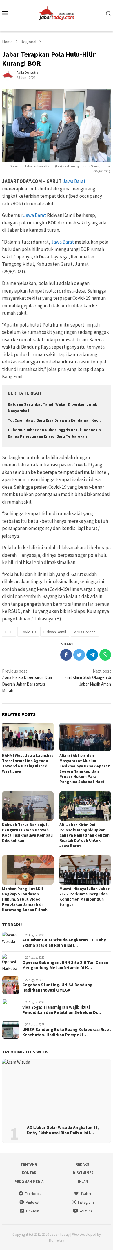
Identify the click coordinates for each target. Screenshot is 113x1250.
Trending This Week (25, 1052)
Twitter (86, 1193)
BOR (9, 631)
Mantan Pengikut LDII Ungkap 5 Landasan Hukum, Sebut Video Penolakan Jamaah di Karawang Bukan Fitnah (25, 899)
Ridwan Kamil (54, 631)
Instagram (86, 1202)
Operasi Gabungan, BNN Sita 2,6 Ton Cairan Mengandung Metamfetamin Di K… (65, 965)
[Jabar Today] (56, 12)
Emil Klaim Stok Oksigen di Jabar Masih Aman (87, 677)
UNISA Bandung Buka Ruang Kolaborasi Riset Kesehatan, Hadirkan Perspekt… (66, 1032)
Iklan (83, 1181)
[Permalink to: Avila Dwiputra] (8, 74)
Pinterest (32, 1202)
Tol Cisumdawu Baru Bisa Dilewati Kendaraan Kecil (54, 420)
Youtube (85, 1211)
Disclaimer (83, 1172)
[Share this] (66, 655)
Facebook (33, 1193)
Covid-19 (28, 631)
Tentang (29, 1164)
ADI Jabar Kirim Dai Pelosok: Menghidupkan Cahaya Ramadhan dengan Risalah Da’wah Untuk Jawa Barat (84, 835)
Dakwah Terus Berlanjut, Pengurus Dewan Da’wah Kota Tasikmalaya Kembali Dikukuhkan (27, 832)
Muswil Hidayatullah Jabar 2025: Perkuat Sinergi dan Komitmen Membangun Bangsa (84, 896)
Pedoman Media (28, 1181)
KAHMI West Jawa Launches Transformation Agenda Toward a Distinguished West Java (28, 763)
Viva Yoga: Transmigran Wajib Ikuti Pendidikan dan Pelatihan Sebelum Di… (61, 1010)
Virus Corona (85, 631)
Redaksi (83, 1164)
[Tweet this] (79, 655)
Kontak (29, 1172)
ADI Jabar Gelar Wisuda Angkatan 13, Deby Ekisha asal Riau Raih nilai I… (64, 942)
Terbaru (12, 925)
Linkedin (32, 1211)
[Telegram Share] (92, 655)
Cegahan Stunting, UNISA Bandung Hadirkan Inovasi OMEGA (57, 987)
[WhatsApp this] (105, 655)
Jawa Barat (74, 181)
